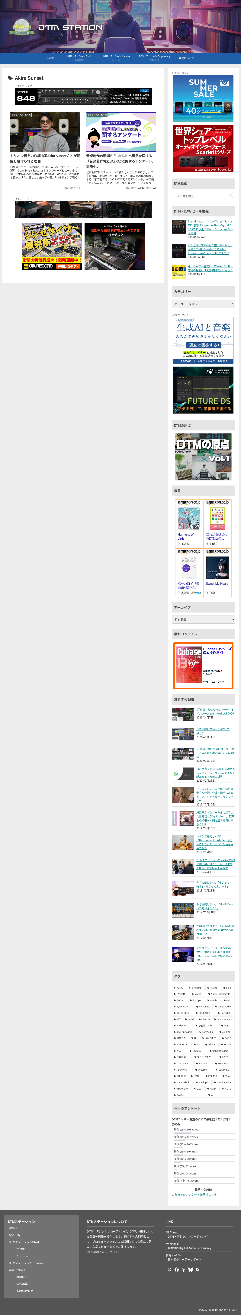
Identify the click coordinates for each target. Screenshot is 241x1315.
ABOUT (21, 1277)
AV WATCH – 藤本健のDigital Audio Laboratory (188, 1246)
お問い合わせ (24, 1291)
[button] (231, 196)
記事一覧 (14, 1235)
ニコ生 (20, 1249)
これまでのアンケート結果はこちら (194, 1194)
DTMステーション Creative (26, 1263)
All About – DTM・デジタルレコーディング (186, 1234)
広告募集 (22, 1284)
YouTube (22, 1256)
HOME (13, 1228)
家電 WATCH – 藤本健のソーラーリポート (183, 1257)
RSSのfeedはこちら (100, 1252)
